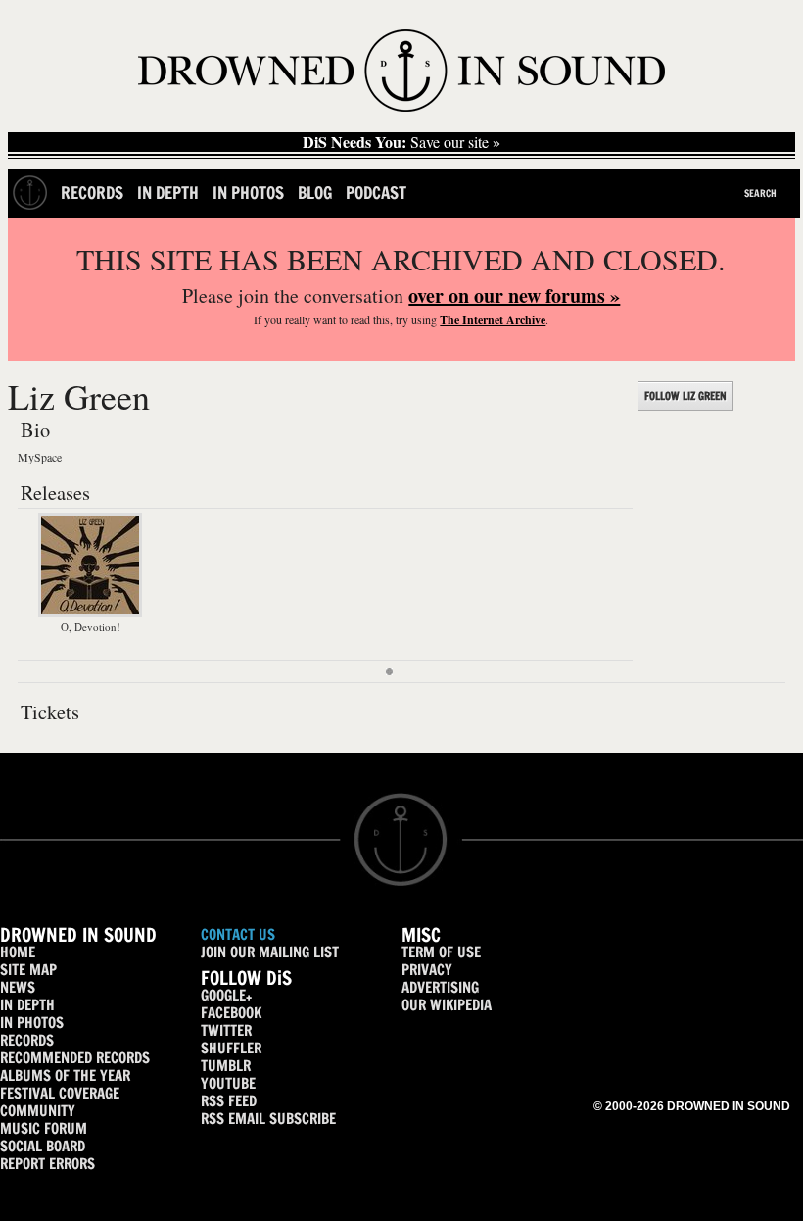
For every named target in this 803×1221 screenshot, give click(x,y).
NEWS (17, 987)
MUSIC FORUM (43, 1128)
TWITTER (226, 1030)
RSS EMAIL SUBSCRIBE (268, 1118)
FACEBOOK (231, 1012)
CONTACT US (238, 934)
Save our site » (401, 142)
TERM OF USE (441, 952)
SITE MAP (28, 969)
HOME (17, 952)
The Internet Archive (492, 320)
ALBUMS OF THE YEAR (65, 1075)
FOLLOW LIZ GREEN (685, 396)
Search (760, 193)
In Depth (168, 192)
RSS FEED (229, 1101)
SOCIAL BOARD (42, 1146)
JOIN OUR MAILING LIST (270, 952)
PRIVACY (427, 969)
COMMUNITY (37, 1110)
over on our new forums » (514, 295)
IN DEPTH (27, 1005)
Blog (315, 192)
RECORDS (27, 1040)
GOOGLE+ (226, 995)
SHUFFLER (231, 1048)
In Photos (248, 192)
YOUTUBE (228, 1083)
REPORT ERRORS (47, 1163)
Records (92, 192)
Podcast (376, 192)
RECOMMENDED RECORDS (75, 1058)
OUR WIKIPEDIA (447, 1005)
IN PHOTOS (32, 1022)
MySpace (40, 456)
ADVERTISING (440, 987)
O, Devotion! (90, 626)
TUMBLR (226, 1065)
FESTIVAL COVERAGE (59, 1093)
